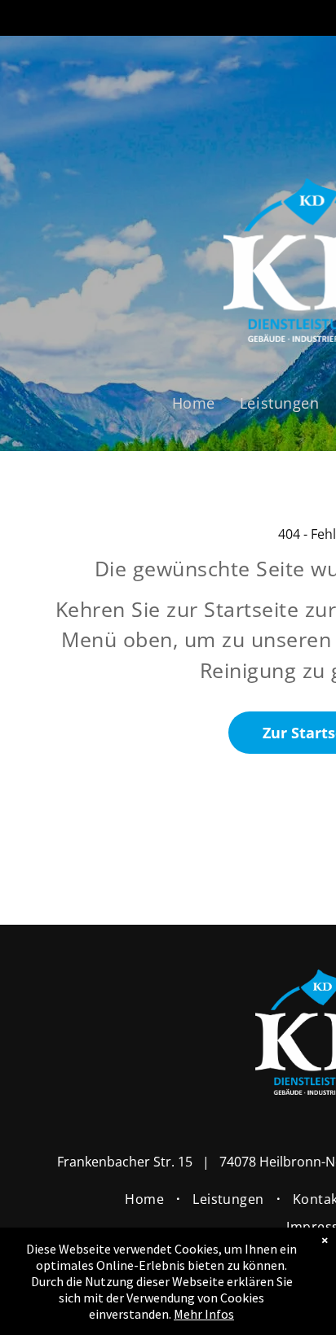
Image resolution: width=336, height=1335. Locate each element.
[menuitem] (194, 402)
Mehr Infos (204, 1314)
